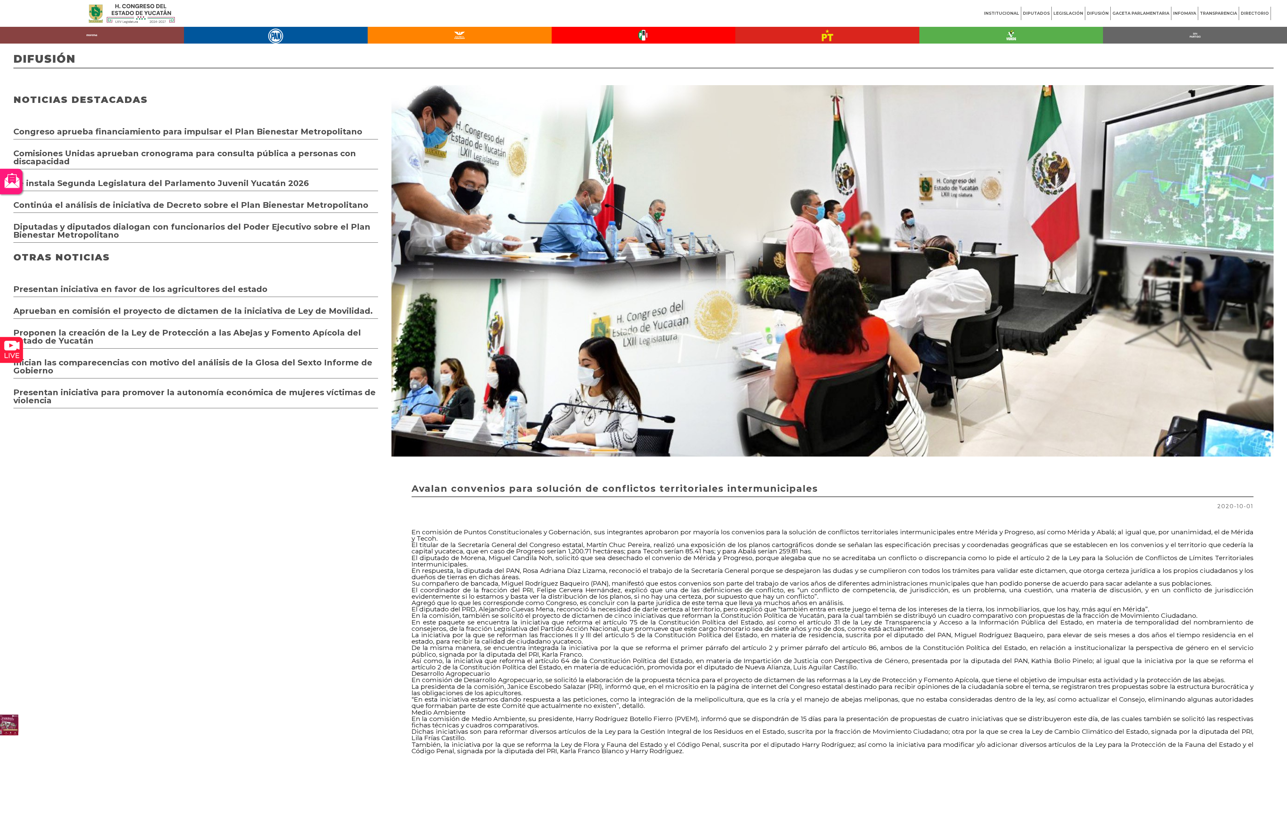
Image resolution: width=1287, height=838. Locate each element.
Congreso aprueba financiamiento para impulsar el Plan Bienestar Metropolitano (187, 131)
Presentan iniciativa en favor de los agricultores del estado (140, 289)
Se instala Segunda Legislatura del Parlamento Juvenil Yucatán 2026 (161, 183)
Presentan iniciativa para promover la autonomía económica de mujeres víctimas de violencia (194, 396)
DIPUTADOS (1036, 13)
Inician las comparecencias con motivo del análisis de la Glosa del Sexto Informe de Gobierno (192, 366)
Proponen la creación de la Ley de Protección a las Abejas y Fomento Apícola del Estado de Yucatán (187, 337)
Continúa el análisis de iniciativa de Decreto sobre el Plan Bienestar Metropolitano (190, 205)
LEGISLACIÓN (1068, 13)
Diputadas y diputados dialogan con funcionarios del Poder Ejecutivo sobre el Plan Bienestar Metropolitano (191, 231)
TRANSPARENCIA (1218, 13)
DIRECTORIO (1255, 13)
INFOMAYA (1184, 13)
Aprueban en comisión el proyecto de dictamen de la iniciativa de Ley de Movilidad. (193, 311)
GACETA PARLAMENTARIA (1140, 13)
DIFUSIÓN (1098, 13)
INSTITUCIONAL (1001, 13)
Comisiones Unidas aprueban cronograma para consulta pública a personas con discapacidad (184, 157)
